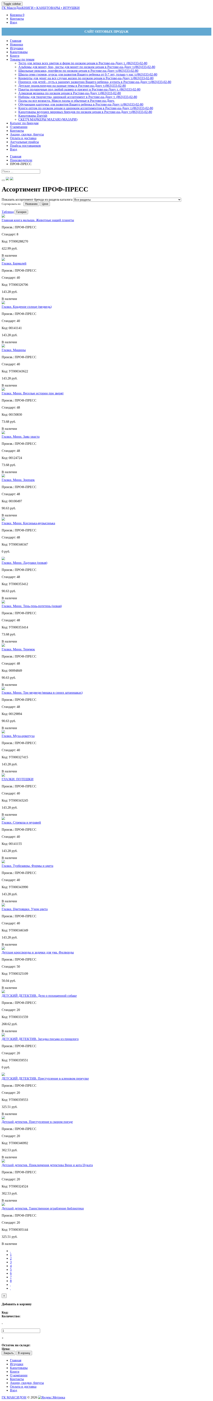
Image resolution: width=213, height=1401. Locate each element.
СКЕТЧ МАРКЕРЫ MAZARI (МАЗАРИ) (47, 119)
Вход (13, 1390)
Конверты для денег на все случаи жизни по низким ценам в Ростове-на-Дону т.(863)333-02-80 (86, 78)
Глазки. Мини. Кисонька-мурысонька (28, 523)
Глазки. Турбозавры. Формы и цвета (27, 866)
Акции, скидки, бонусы (27, 1383)
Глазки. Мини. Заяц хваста (21, 436)
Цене (45, 203)
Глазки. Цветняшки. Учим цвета (25, 909)
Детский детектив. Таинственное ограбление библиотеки (43, 1208)
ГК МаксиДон (41, 8)
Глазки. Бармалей (14, 263)
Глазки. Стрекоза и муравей (21, 822)
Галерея (21, 212)
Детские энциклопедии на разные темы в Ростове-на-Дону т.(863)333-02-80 (72, 85)
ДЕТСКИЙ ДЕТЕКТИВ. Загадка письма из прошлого (40, 1039)
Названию (31, 203)
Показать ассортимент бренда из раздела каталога (37, 199)
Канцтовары (19, 1368)
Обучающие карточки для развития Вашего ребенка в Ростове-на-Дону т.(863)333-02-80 (80, 104)
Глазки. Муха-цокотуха (18, 736)
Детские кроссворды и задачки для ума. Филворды (38, 952)
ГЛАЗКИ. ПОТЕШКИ (17, 779)
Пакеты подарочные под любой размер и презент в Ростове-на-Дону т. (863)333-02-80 (79, 89)
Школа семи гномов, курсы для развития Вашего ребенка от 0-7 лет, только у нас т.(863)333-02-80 (87, 74)
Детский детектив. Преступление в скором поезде (37, 1122)
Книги (14, 1371)
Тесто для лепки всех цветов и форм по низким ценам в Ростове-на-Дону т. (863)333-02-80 (82, 63)
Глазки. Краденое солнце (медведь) (27, 306)
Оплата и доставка (23, 1386)
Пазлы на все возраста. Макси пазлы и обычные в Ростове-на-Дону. (66, 100)
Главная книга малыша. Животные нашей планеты (38, 220)
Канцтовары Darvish (32, 115)
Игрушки (16, 1364)
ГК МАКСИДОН (14, 1397)
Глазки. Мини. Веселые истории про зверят (33, 393)
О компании (18, 1375)
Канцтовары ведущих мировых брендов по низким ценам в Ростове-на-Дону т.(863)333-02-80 (85, 112)
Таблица (8, 212)
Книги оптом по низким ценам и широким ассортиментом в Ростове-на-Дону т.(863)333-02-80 (85, 108)
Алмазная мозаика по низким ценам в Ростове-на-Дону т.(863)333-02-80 (69, 93)
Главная (15, 1360)
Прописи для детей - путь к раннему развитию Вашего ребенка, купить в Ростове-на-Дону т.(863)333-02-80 (94, 82)
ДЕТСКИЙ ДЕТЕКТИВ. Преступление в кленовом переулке (45, 1078)
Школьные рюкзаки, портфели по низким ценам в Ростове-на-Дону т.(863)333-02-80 (78, 70)
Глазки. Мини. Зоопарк (18, 480)
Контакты (17, 1379)
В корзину (24, 1353)
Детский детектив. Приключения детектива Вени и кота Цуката (47, 1165)
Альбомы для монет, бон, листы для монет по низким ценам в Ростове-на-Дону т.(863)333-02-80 (86, 67)
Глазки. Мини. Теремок (18, 649)
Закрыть (8, 1353)
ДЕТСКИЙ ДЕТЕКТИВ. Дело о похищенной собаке (39, 995)
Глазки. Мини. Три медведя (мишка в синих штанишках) (42, 692)
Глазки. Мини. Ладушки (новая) (24, 562)
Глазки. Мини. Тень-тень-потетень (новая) (32, 606)
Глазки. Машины (14, 350)
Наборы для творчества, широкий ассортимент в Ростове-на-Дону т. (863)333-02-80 (77, 97)
